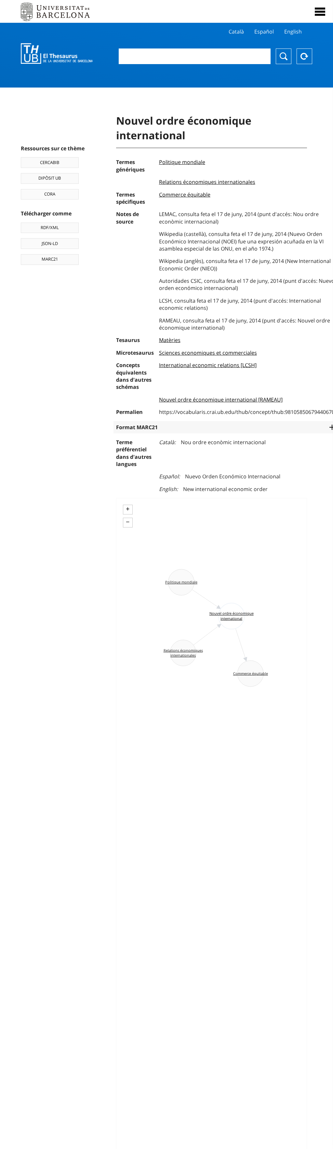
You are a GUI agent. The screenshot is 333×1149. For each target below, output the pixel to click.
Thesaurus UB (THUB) (57, 54)
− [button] (127, 522)
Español (264, 31)
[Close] (320, 12)
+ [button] (127, 509)
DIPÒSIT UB (49, 178)
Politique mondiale (182, 162)
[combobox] (195, 56)
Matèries (169, 340)
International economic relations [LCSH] (208, 365)
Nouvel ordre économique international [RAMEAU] (221, 399)
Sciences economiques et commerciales (208, 352)
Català (236, 31)
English (293, 31)
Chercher (283, 56)
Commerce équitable (184, 194)
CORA (49, 194)
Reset (304, 56)
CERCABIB (49, 162)
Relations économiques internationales (207, 181)
